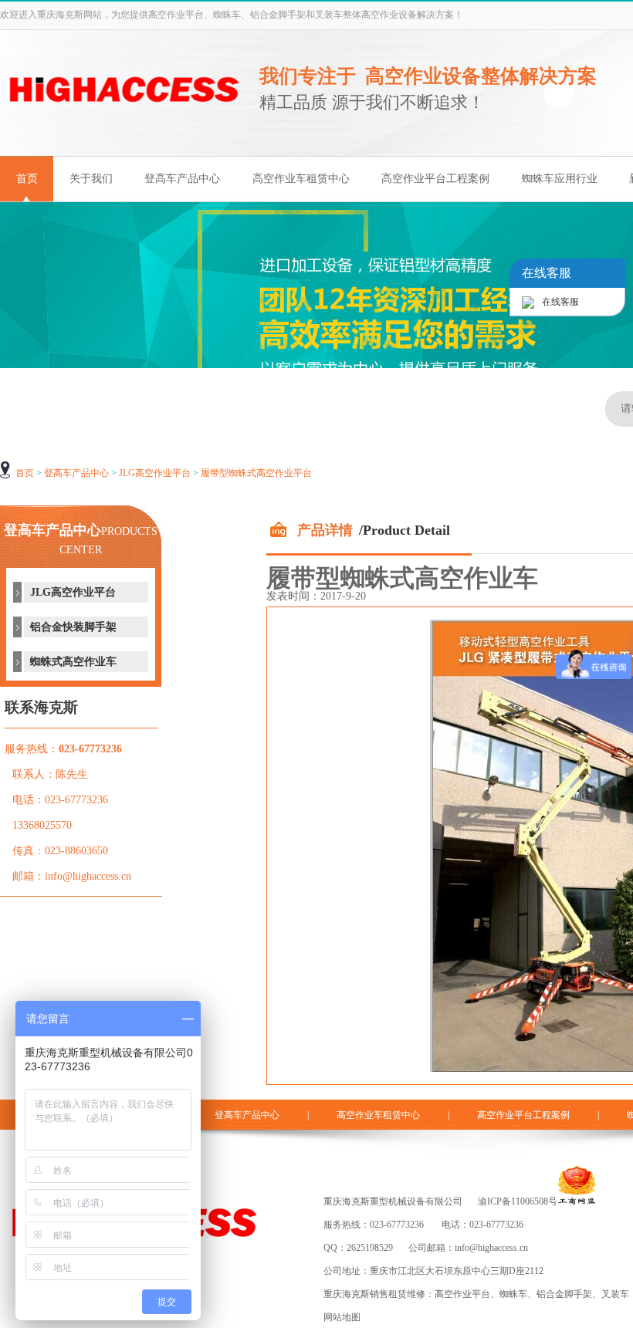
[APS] (123, 118)
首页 (27, 178)
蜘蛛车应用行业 (559, 178)
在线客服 (560, 301)
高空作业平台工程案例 (435, 178)
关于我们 (91, 178)
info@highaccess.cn (491, 1247)
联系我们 (514, 1145)
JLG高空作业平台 (155, 473)
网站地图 (342, 1317)
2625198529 (370, 1247)
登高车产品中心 (182, 178)
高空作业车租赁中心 (301, 178)
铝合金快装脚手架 (73, 627)
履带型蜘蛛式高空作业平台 (256, 473)
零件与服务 (415, 1145)
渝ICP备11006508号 (517, 1201)
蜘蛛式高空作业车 (73, 661)
